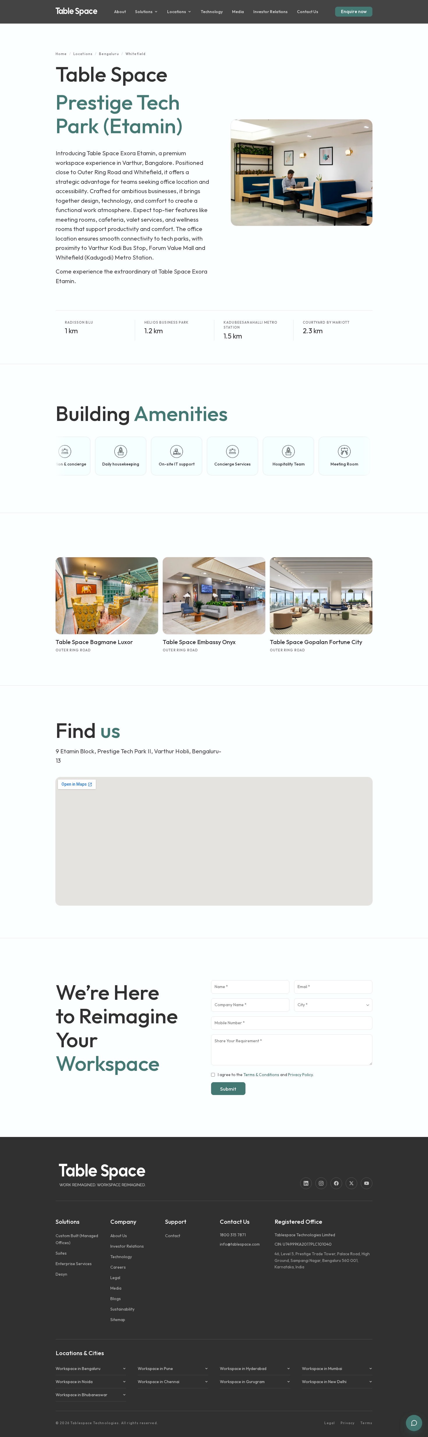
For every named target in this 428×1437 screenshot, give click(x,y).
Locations (83, 54)
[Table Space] (76, 12)
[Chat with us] (414, 1423)
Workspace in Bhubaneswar (81, 1394)
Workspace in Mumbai (322, 1368)
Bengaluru (109, 54)
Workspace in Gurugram (242, 1381)
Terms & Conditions (261, 1074)
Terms (366, 1423)
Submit (228, 1089)
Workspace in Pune (155, 1368)
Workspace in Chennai (158, 1381)
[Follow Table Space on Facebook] (336, 1183)
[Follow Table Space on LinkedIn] (306, 1183)
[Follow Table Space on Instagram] (321, 1183)
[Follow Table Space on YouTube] (366, 1183)
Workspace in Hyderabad (243, 1368)
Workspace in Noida (74, 1381)
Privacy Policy (300, 1074)
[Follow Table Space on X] (351, 1183)
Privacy (348, 1423)
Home (61, 54)
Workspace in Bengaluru (78, 1368)
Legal (329, 1423)
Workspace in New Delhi (324, 1381)
